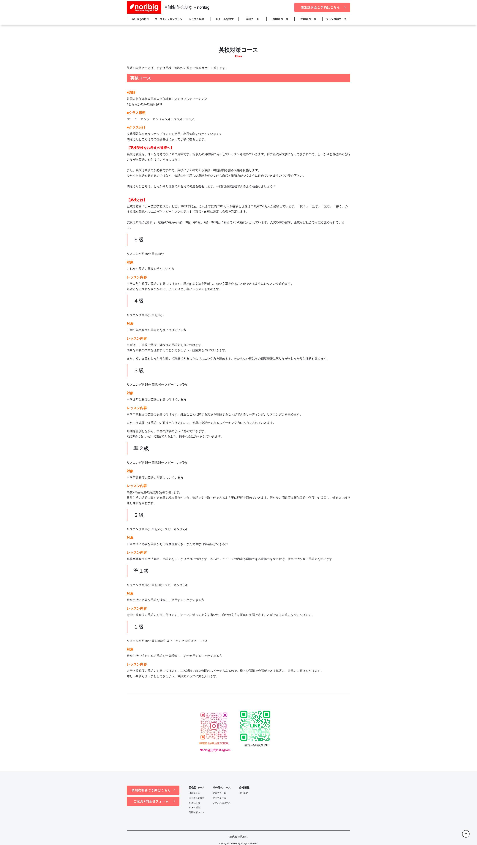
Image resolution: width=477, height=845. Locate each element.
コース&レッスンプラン (169, 19)
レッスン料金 (196, 19)
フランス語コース (336, 19)
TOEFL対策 (194, 807)
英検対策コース (196, 812)
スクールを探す (224, 19)
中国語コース (308, 19)
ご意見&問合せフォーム (151, 801)
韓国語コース (280, 19)
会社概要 (243, 793)
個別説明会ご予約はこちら (320, 7)
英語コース (252, 19)
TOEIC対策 (194, 802)
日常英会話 (194, 793)
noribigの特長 (140, 19)
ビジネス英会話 (196, 798)
